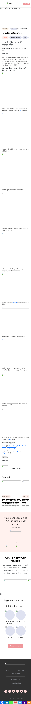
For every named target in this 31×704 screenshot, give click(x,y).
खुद (20, 110)
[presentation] (0, 594)
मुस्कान (15, 303)
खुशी (10, 439)
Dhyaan (5, 38)
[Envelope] (21, 691)
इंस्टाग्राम (17, 451)
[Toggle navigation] (2, 4)
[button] (26, 4)
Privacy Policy (21, 671)
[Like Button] (4, 457)
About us (8, 671)
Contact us (14, 671)
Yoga (25, 38)
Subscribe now (15, 646)
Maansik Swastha (16, 38)
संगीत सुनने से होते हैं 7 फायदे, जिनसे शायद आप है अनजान (11, 501)
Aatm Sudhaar (14, 28)
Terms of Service (15, 673)
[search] (20, 4)
